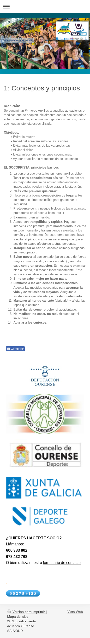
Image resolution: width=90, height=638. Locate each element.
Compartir (17, 349)
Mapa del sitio (17, 616)
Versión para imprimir (29, 612)
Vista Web (75, 612)
